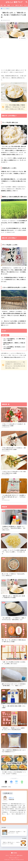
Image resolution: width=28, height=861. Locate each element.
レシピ (12, 5)
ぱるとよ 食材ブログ (14, 2)
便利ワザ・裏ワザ (19, 5)
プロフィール (12, 855)
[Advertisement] (14, 55)
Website (4, 821)
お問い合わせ (19, 855)
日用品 (8, 5)
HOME (15, 853)
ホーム (7, 855)
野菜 (1, 5)
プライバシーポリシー (14, 857)
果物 (5, 5)
